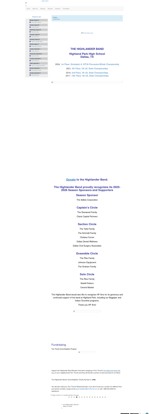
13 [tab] (100, 397)
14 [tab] (102, 397)
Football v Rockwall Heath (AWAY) (38, 65)
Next (123, 395)
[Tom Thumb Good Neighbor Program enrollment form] (87, 359)
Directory (57, 8)
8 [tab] (87, 397)
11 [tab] (95, 397)
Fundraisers (66, 8)
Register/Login (36, 17)
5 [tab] (79, 397)
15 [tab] (105, 397)
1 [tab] (69, 397)
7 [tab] (84, 397)
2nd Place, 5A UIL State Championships (90, 72)
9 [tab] (90, 397)
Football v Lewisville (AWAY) (37, 41)
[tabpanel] (87, 395)
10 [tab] (92, 397)
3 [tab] (74, 397)
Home (28, 8)
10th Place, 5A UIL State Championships (90, 75)
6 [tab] (82, 397)
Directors (50, 8)
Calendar (42, 8)
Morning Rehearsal (35, 27)
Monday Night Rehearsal (36, 22)
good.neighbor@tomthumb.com (87, 389)
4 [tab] (77, 397)
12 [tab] (97, 397)
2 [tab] (71, 397)
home (46, 1)
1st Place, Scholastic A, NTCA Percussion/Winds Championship (90, 64)
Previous (51, 395)
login (43, 1)
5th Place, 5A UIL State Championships (90, 68)
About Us (35, 8)
